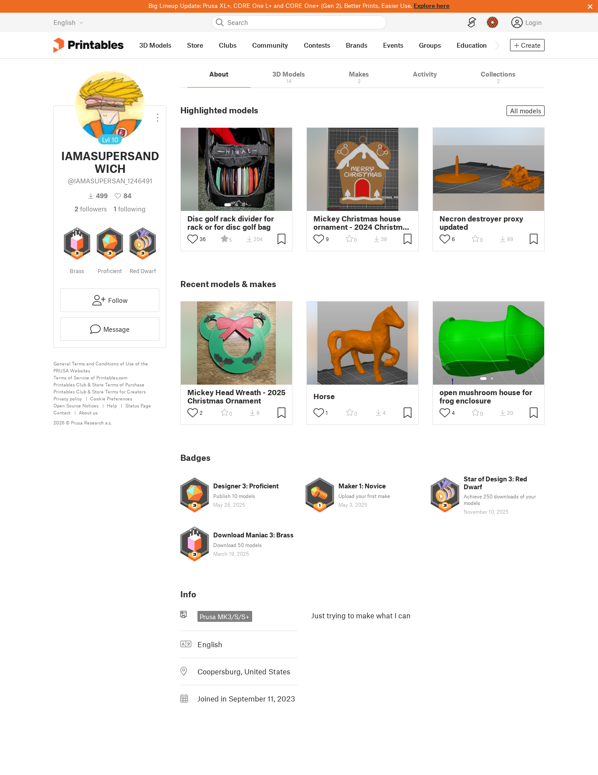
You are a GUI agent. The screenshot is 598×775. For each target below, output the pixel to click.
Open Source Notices (75, 405)
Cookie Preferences (111, 398)
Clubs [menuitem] (227, 45)
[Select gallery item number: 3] (243, 205)
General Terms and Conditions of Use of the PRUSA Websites (100, 367)
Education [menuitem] (472, 45)
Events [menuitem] (393, 45)
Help (112, 405)
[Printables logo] (88, 45)
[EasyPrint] (471, 22)
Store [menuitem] (195, 45)
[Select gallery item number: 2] (236, 205)
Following (130, 209)
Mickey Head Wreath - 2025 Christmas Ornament (236, 396)
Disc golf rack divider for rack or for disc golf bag (230, 222)
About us (88, 412)
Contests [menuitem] (317, 45)
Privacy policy (67, 398)
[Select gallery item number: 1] (227, 205)
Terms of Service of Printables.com (90, 377)
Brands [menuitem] (356, 45)
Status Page (138, 405)
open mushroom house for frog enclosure (486, 396)
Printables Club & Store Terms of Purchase (98, 384)
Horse (324, 396)
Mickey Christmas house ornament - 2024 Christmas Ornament (362, 222)
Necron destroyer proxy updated (481, 222)
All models (525, 111)
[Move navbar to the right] (497, 45)
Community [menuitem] (270, 45)
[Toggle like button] (192, 239)
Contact (61, 412)
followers (90, 209)
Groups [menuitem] (430, 45)
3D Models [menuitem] (155, 45)
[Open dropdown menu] (157, 114)
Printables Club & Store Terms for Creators (99, 391)
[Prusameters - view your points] (492, 22)
